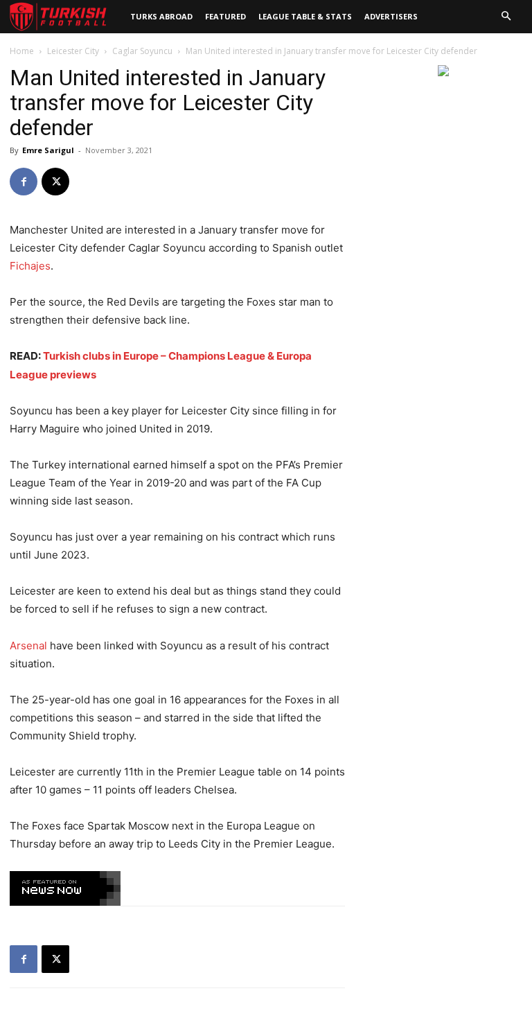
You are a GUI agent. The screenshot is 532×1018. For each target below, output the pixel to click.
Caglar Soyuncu (142, 51)
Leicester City (73, 51)
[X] (55, 181)
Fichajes (30, 265)
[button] (505, 16)
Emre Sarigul (48, 150)
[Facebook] (23, 181)
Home (22, 51)
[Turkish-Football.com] (58, 17)
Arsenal (28, 645)
